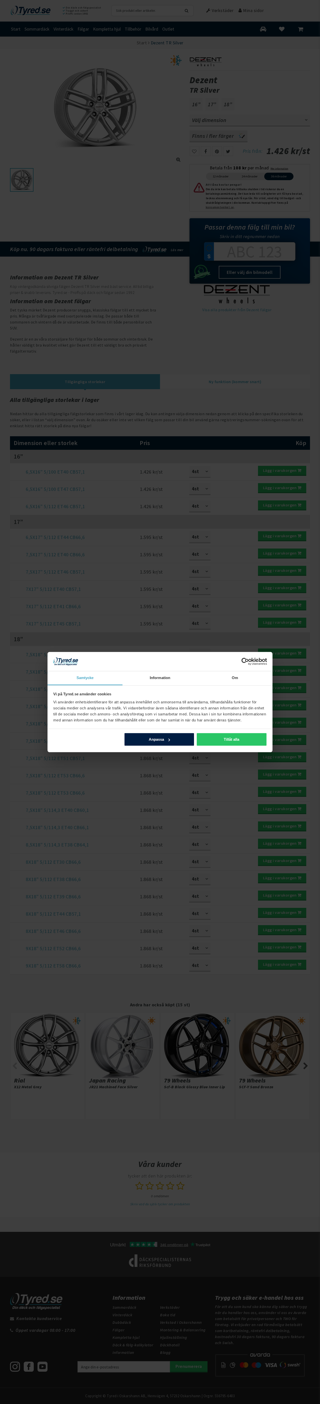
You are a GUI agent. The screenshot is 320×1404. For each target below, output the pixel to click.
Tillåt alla (231, 739)
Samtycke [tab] (85, 678)
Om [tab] (235, 678)
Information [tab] (160, 678)
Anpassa (156, 739)
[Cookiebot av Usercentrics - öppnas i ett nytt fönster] (245, 661)
